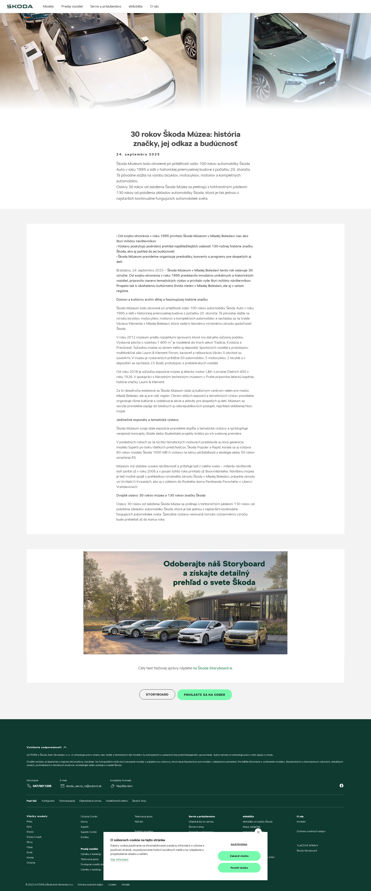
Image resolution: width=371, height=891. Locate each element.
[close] (258, 832)
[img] (20, 6)
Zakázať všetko (239, 855)
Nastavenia (239, 844)
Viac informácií (119, 859)
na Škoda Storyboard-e (212, 668)
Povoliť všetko (239, 867)
